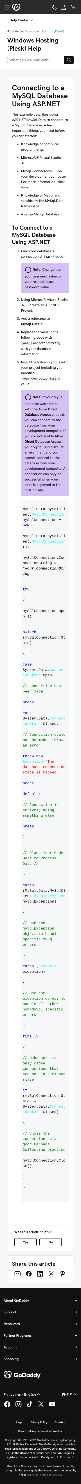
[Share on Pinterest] (62, 1273)
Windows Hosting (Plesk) (44, 31)
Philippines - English (20, 1394)
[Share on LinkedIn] (40, 1273)
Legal (19, 1422)
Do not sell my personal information (40, 1431)
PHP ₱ (67, 1394)
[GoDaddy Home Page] (22, 1375)
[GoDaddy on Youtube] (52, 1406)
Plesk (56, 256)
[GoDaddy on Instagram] (18, 1406)
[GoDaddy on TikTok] (29, 1406)
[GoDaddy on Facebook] (7, 1406)
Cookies (59, 1422)
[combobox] (35, 60)
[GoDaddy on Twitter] (41, 1406)
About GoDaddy (16, 1300)
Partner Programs (18, 1335)
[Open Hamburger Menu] (5, 7)
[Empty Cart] (73, 7)
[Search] (69, 60)
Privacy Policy (38, 1422)
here (24, 187)
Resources (12, 1323)
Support (10, 1312)
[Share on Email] (17, 1273)
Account (10, 1347)
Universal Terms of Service (44, 1474)
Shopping (11, 1359)
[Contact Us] (54, 7)
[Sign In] (63, 7)
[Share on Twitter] (51, 1273)
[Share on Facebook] (28, 1273)
